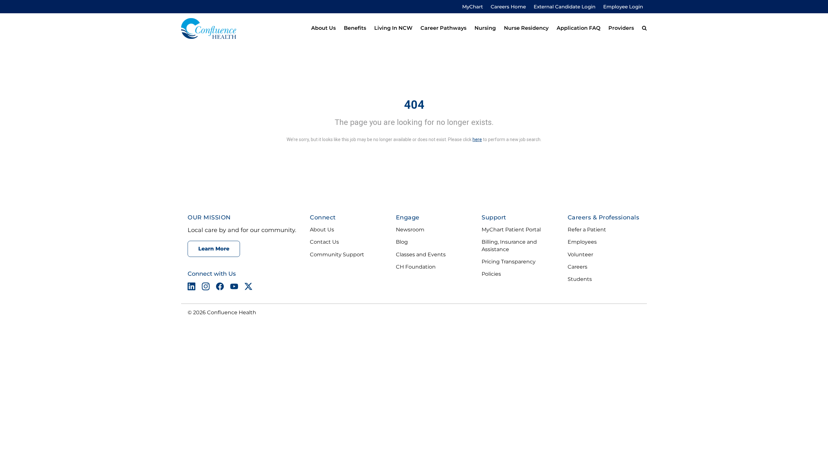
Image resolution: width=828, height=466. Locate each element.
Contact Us (324, 242)
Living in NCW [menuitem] (393, 28)
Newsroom (410, 230)
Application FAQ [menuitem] (578, 28)
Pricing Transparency (509, 262)
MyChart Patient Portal (511, 230)
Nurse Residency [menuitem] (526, 28)
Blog (402, 242)
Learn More (213, 249)
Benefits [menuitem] (355, 28)
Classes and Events (421, 254)
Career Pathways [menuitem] (443, 28)
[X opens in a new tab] (248, 288)
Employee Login (623, 7)
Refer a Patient (587, 230)
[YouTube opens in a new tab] (234, 288)
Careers (577, 267)
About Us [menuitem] (323, 28)
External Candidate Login (564, 7)
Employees (582, 242)
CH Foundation (416, 267)
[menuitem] (644, 28)
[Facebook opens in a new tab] (220, 288)
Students (580, 279)
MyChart (472, 7)
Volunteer (580, 254)
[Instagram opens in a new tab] (206, 288)
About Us (322, 230)
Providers (621, 28)
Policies (491, 274)
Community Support (337, 254)
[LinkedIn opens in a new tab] (191, 288)
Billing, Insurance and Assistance (509, 245)
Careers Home (508, 7)
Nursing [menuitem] (485, 28)
